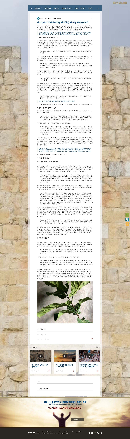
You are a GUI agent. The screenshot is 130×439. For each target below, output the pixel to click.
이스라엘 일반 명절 (41, 329)
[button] (127, 215)
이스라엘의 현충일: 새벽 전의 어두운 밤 (64, 366)
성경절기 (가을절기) (79, 8)
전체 (31, 8)
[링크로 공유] (45, 334)
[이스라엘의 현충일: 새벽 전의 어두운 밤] (65, 356)
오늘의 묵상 (38, 8)
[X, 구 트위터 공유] (41, 334)
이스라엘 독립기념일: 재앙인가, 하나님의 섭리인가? (89, 366)
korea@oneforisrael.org (58, 431)
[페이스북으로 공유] (38, 334)
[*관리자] (89, 433)
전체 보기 (98, 347)
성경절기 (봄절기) (66, 8)
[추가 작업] (92, 18)
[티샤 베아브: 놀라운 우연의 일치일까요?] (40, 356)
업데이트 (56, 8)
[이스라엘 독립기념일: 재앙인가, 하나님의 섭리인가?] (89, 356)
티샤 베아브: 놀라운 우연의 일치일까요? (40, 366)
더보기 (90, 8)
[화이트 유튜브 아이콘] (92, 433)
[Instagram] (101, 433)
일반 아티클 (47, 8)
